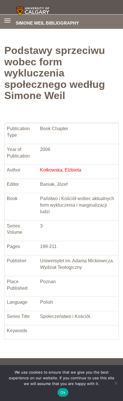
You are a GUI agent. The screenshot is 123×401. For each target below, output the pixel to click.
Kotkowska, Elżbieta (60, 170)
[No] (116, 383)
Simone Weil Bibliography (47, 23)
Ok (63, 392)
